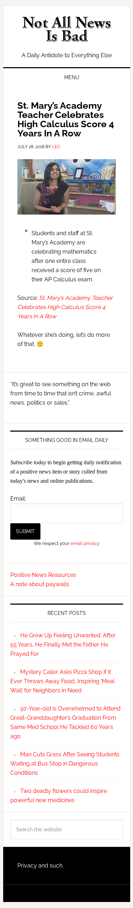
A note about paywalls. (40, 584)
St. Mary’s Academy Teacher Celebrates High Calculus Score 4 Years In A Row (65, 307)
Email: (18, 498)
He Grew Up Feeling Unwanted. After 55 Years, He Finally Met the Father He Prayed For (63, 644)
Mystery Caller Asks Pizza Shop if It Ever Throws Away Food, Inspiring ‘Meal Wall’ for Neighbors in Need (62, 681)
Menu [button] (71, 77)
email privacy (85, 543)
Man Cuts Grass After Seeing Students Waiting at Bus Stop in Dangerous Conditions (65, 763)
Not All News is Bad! (66, 29)
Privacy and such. (40, 865)
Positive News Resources (43, 575)
